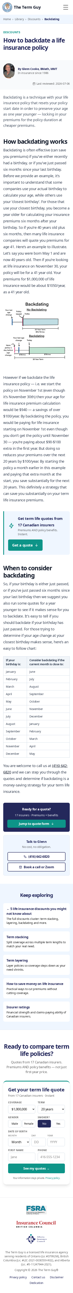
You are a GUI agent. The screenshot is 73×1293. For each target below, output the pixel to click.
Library (19, 19)
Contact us (38, 1277)
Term (41, 1102)
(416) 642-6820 (38, 856)
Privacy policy (52, 1178)
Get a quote (22, 545)
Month (12, 1135)
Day (33, 1135)
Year (50, 1135)
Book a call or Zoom (39, 867)
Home (7, 19)
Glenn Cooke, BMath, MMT (39, 69)
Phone (42, 1150)
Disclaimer (56, 1277)
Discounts (34, 19)
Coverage (15, 1102)
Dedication (36, 1283)
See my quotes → (36, 1168)
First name (16, 1150)
